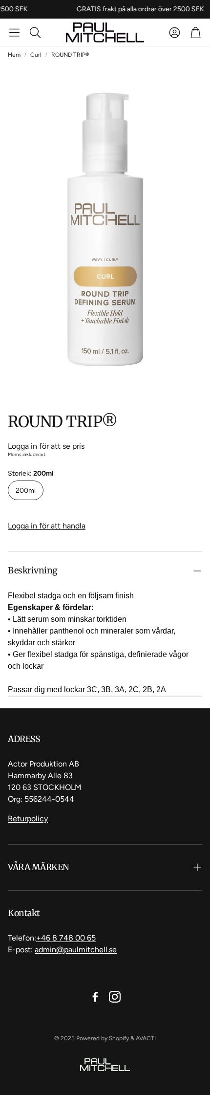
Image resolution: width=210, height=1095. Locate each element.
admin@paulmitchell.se (76, 949)
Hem (14, 54)
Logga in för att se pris (46, 446)
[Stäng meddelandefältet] (200, 7)
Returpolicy (28, 818)
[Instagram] (115, 997)
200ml (26, 490)
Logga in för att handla (46, 525)
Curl (36, 54)
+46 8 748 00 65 (66, 937)
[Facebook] (95, 997)
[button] (14, 32)
